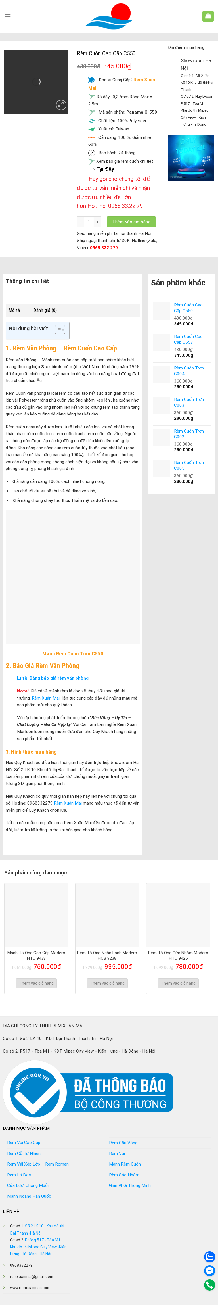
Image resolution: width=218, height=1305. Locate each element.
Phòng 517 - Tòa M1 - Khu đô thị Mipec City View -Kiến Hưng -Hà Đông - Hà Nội (38, 1247)
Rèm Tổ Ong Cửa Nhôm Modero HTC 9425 (178, 955)
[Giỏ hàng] (208, 15)
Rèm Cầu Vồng (123, 1142)
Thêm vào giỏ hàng (131, 221)
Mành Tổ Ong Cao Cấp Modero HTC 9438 (36, 955)
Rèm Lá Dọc (19, 1174)
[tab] (14, 310)
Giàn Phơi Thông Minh (130, 1185)
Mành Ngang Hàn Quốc (29, 1196)
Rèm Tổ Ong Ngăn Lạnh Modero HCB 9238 (107, 955)
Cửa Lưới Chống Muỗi (28, 1185)
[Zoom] (61, 105)
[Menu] (7, 16)
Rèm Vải (117, 1153)
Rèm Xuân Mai (45, 698)
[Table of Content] (60, 329)
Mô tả (14, 310)
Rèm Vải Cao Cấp (23, 1142)
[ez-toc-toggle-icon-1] (57, 330)
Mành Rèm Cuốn (125, 1164)
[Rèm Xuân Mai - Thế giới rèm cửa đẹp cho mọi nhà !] (109, 16)
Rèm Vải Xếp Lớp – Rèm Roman (38, 1164)
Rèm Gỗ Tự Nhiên (24, 1153)
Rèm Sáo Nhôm (124, 1174)
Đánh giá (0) (45, 310)
